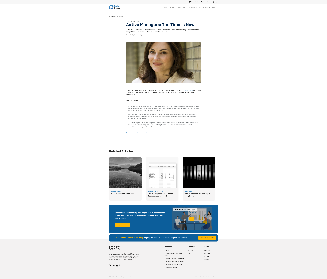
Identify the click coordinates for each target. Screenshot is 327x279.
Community (206, 7)
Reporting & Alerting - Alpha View (174, 258)
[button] (172, 7)
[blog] (125, 179)
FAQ (189, 253)
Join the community (207, 238)
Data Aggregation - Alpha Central (174, 261)
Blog (200, 7)
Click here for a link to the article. (138, 133)
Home (165, 7)
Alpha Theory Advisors (171, 267)
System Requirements (212, 276)
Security (202, 276)
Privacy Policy (194, 276)
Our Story (207, 253)
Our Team (207, 256)
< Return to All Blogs (116, 16)
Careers (206, 259)
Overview (167, 250)
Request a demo (122, 225)
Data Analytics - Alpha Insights (173, 264)
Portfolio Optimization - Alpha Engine (173, 254)
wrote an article (187, 90)
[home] (114, 7)
